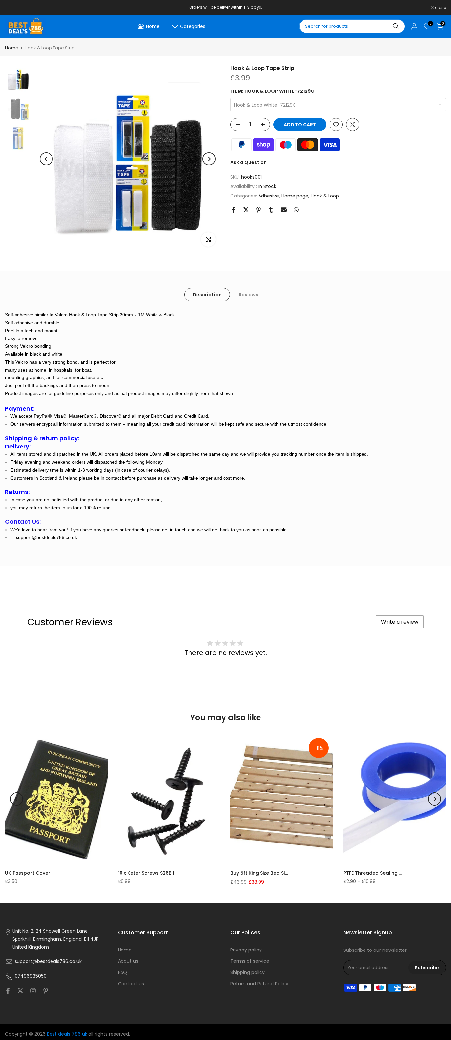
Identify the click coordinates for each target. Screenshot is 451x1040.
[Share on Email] (284, 210)
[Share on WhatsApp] (296, 210)
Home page (294, 196)
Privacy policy (246, 950)
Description (207, 294)
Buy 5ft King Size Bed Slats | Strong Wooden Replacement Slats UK (260, 873)
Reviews (248, 294)
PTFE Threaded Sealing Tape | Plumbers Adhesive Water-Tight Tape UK (373, 873)
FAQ (122, 972)
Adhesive (268, 196)
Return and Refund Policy (259, 983)
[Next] (209, 158)
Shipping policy (247, 972)
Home (153, 26)
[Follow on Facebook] (8, 991)
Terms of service (249, 961)
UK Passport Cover (27, 873)
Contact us (131, 983)
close (14, 8)
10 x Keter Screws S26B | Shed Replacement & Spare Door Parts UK (147, 873)
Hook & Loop (325, 196)
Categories (192, 26)
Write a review (399, 622)
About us (128, 961)
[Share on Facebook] (233, 210)
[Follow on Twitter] (20, 991)
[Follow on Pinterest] (46, 991)
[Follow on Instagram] (33, 991)
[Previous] (46, 158)
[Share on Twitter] (246, 210)
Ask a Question (248, 162)
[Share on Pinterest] (258, 210)
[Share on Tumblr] (271, 210)
